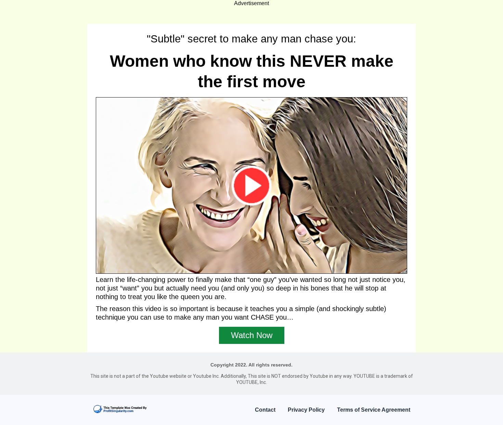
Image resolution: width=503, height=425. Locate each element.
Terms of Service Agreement (373, 410)
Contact (265, 410)
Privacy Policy (306, 410)
